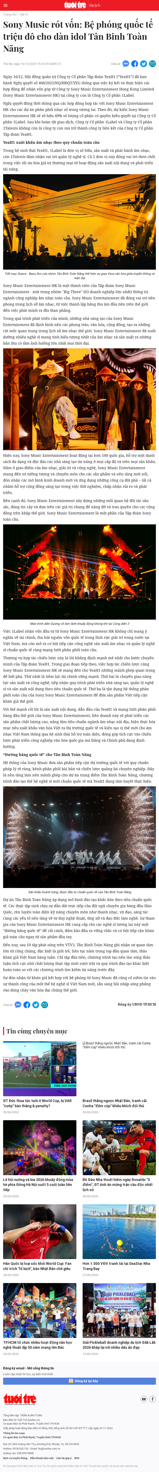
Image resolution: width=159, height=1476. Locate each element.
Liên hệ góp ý (64, 1458)
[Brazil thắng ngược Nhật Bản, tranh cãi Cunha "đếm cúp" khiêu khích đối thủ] (119, 1068)
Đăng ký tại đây (86, 1381)
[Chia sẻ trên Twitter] (143, 63)
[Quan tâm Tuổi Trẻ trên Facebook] (152, 1399)
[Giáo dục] (94, 5)
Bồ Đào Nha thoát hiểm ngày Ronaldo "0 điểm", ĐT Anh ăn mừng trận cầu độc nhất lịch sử (118, 1185)
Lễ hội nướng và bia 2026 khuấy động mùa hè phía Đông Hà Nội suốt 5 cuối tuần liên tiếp (38, 1185)
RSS (76, 1458)
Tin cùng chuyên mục (36, 1031)
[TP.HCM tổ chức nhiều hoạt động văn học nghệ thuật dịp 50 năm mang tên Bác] (39, 1310)
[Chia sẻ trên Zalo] (125, 63)
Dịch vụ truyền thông (15, 1458)
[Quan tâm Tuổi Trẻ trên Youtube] (144, 1399)
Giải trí (24, 14)
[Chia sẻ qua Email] (152, 63)
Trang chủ (10, 14)
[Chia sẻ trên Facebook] (134, 63)
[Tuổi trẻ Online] (76, 5)
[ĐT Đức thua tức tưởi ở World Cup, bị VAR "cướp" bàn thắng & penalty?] (39, 1068)
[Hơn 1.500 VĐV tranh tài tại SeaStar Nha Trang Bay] (119, 1231)
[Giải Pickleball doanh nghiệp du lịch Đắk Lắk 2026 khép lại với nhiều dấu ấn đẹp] (119, 1310)
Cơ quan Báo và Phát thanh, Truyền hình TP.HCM (32, 1437)
